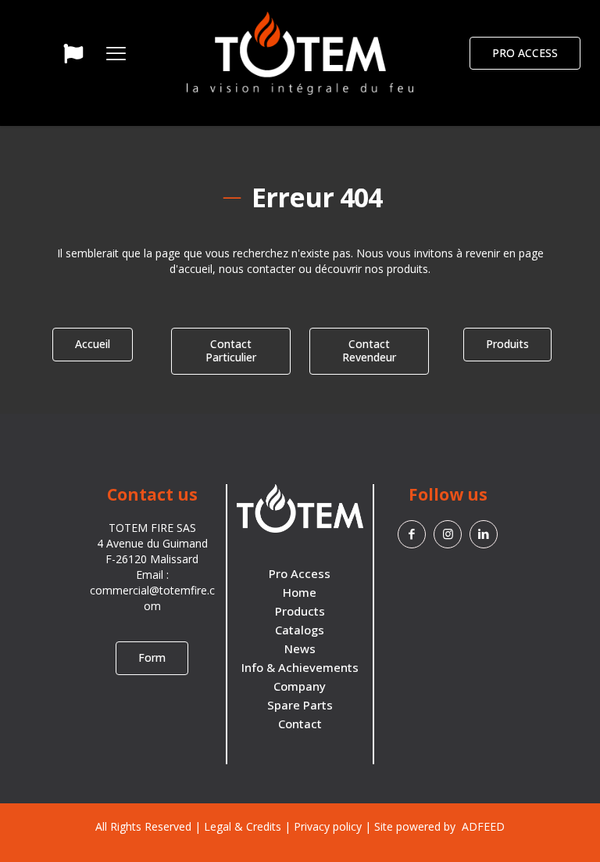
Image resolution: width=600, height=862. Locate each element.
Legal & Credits (242, 826)
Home (299, 592)
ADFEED (482, 826)
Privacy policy (328, 826)
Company (299, 686)
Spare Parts (300, 705)
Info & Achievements (300, 667)
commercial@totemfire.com (152, 598)
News (300, 648)
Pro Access (299, 573)
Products (300, 611)
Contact (300, 723)
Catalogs (299, 630)
